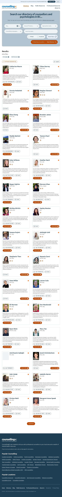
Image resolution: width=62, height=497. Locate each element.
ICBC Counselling (29, 470)
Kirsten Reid (14, 398)
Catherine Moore (16, 66)
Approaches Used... (47, 26)
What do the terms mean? (48, 20)
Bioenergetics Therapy (52, 464)
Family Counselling (29, 457)
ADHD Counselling (6, 459)
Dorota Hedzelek (16, 91)
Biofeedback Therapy (40, 464)
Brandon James (45, 115)
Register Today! (51, 1)
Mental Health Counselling (53, 462)
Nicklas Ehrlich (15, 208)
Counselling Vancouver (7, 478)
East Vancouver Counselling (34, 478)
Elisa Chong (14, 115)
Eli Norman (14, 305)
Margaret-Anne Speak (48, 398)
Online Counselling (18, 457)
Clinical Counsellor (20, 467)
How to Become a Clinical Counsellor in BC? (12, 470)
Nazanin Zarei (45, 257)
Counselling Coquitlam (18, 480)
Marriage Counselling (39, 462)
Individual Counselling (17, 462)
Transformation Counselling (9, 464)
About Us (57, 8)
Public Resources (40, 5)
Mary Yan (43, 329)
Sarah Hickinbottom (47, 353)
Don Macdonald (45, 305)
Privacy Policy (55, 488)
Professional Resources (53, 5)
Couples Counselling (7, 457)
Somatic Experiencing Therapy (50, 459)
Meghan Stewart (46, 91)
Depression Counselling (41, 457)
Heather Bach (45, 160)
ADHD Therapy (16, 459)
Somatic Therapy (37, 459)
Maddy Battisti (15, 136)
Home (3, 488)
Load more (31, 423)
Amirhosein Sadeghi (17, 353)
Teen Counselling (6, 462)
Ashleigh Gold (45, 232)
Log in (58, 1)
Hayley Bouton (45, 208)
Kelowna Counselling (47, 478)
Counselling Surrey (6, 480)
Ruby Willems (15, 160)
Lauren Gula (44, 281)
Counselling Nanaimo (20, 478)
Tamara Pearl (44, 136)
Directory (26, 5)
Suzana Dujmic (15, 232)
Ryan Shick (13, 329)
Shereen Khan (45, 184)
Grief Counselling (21, 464)
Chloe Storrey (45, 66)
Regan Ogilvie (15, 184)
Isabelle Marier (45, 374)
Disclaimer (48, 488)
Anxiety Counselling (26, 459)
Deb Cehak (13, 374)
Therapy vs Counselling (32, 467)
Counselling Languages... (12, 31)
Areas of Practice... (28, 26)
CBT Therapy (30, 464)
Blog (32, 5)
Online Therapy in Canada (8, 467)
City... (12, 26)
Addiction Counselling (53, 457)
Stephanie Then (15, 257)
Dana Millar (14, 281)
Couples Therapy (28, 462)
